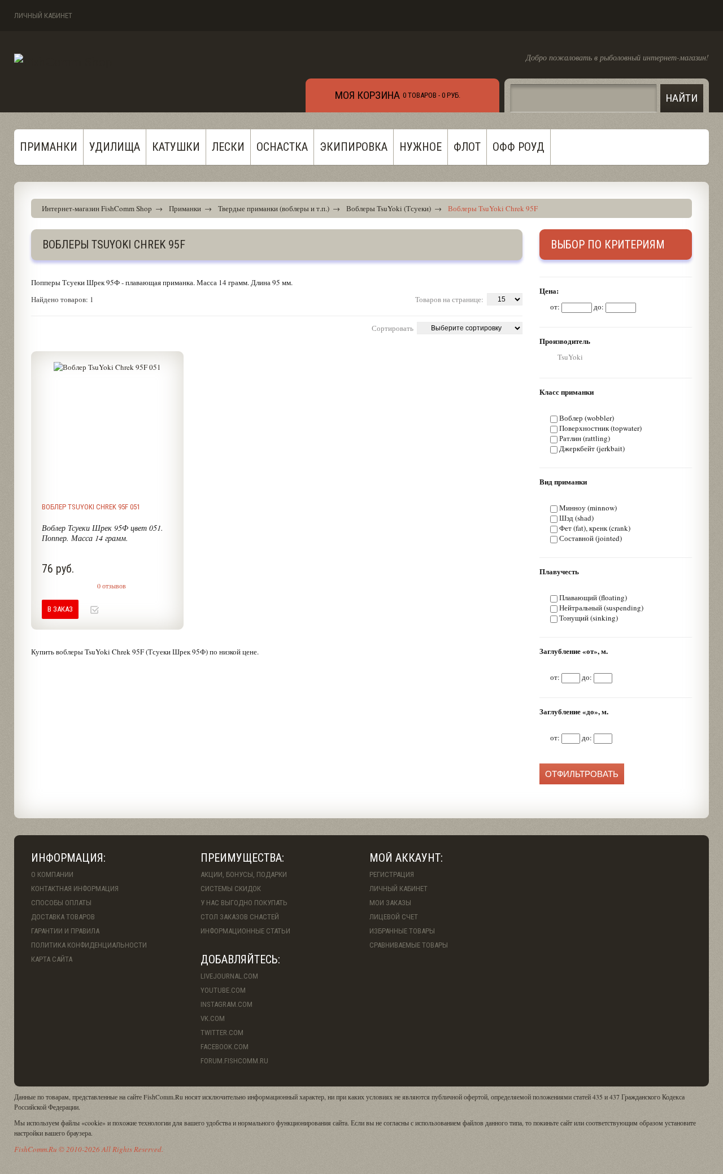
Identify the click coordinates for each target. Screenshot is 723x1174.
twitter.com (222, 1032)
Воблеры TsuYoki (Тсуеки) (388, 208)
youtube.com (223, 990)
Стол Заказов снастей (240, 917)
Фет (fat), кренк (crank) (594, 528)
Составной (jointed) (590, 538)
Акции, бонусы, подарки (244, 874)
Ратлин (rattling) (584, 438)
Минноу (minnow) (588, 508)
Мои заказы (390, 902)
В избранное (94, 610)
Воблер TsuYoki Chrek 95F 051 (91, 507)
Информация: (68, 858)
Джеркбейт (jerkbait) (592, 448)
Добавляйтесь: (240, 959)
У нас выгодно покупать (244, 902)
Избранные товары (402, 931)
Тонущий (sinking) (588, 618)
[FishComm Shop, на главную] (63, 61)
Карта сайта (51, 959)
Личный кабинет (43, 15)
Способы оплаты (61, 902)
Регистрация (391, 874)
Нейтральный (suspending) (601, 608)
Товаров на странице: (449, 299)
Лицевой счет (393, 917)
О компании (52, 874)
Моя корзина (367, 95)
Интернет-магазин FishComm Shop (97, 208)
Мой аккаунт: (406, 858)
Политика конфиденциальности (89, 945)
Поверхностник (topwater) (600, 428)
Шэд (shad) (576, 518)
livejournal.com (229, 976)
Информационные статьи (245, 931)
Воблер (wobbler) (586, 418)
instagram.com (226, 1004)
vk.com (213, 1018)
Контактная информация (75, 888)
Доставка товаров (63, 917)
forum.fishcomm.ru (234, 1061)
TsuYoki (570, 357)
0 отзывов (111, 585)
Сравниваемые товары (408, 945)
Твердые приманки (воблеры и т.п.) (273, 208)
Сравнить (114, 610)
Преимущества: (242, 858)
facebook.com (225, 1046)
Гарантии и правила (65, 931)
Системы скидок (231, 888)
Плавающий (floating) (593, 597)
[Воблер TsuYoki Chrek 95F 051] (107, 427)
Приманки (185, 208)
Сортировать (392, 328)
